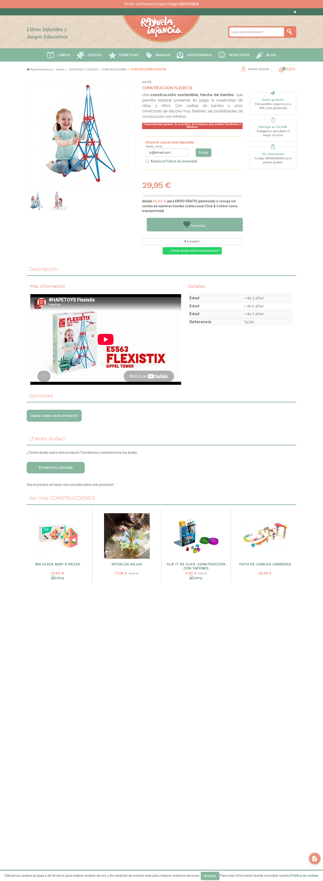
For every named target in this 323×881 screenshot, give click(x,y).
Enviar (203, 152)
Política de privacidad (181, 161)
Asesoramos (199, 55)
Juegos (94, 55)
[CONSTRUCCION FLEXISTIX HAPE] (57, 200)
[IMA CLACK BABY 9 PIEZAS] (57, 536)
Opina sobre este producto (54, 416)
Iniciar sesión (258, 69)
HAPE (147, 82)
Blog (271, 55)
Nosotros (239, 55)
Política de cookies (305, 875)
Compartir (193, 241)
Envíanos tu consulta (56, 467)
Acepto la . (174, 161)
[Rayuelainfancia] (161, 28)
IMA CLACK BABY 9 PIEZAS (57, 564)
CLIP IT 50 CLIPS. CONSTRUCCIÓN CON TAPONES (196, 566)
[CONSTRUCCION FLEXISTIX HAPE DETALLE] (36, 200)
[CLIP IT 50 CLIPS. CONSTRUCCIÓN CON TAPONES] (196, 536)
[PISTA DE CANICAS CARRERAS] (265, 536)
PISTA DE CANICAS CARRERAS (265, 564)
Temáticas (129, 55)
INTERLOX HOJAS (127, 564)
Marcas (163, 55)
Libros (63, 55)
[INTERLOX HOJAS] (127, 536)
